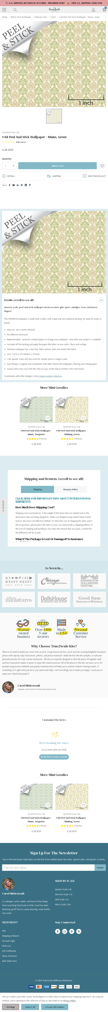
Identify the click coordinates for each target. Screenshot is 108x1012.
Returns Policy (70, 489)
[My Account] (93, 10)
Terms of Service (9, 955)
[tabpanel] (54, 252)
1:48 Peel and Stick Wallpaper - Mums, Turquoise (36, 432)
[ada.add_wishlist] (47, 418)
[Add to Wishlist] (102, 165)
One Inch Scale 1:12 (63, 894)
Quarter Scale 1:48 (63, 889)
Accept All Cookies (54, 1007)
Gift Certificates (9, 950)
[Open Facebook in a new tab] (57, 931)
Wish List (6, 945)
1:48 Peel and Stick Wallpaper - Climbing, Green (71, 432)
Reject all (30, 1007)
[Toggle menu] (4, 10)
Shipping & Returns (10, 935)
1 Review (42, 439)
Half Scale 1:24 (61, 899)
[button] (3, 506)
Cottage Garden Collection (50, 376)
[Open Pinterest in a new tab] (71, 931)
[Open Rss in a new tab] (78, 931)
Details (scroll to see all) (19, 300)
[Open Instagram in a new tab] (64, 931)
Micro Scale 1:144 (63, 904)
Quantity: (7, 158)
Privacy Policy (69, 1000)
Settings (10, 1007)
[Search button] (15, 10)
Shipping (37, 489)
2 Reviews (78, 439)
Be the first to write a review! (54, 757)
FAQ (4, 930)
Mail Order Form (9, 961)
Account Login (8, 940)
